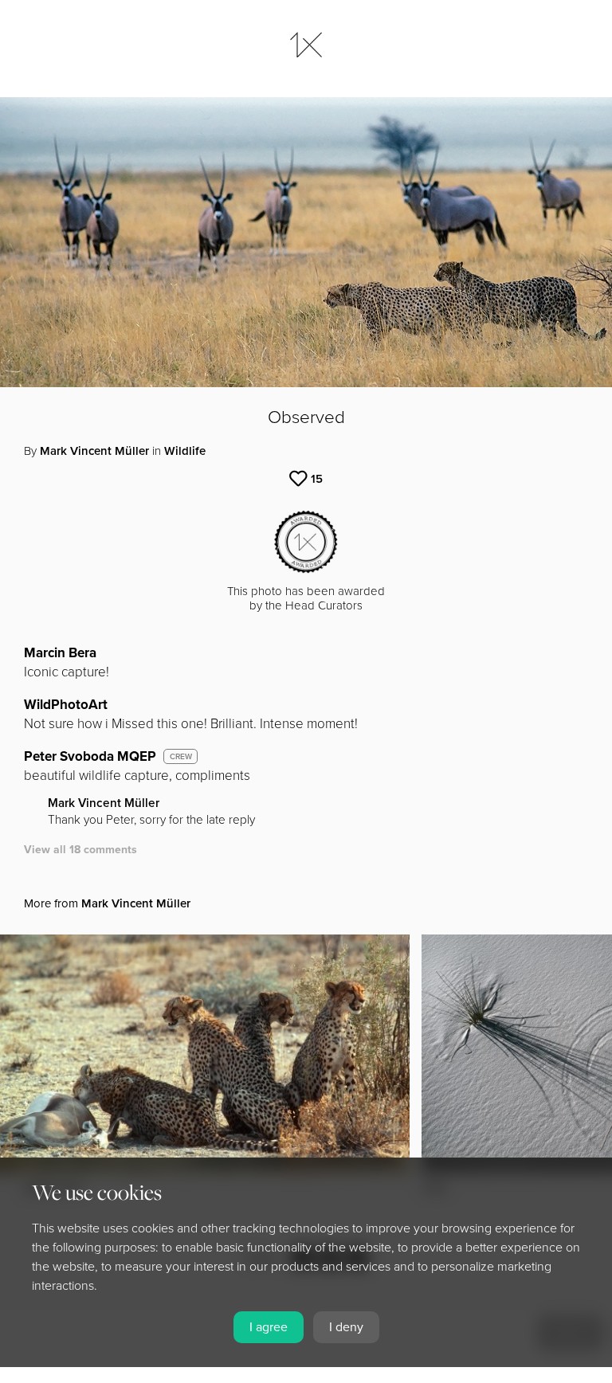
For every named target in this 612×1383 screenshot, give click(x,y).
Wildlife (185, 451)
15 (317, 479)
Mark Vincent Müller (94, 451)
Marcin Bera (60, 652)
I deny (346, 1327)
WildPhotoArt (66, 704)
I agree (268, 1327)
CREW (181, 757)
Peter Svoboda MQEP (90, 756)
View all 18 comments (80, 849)
